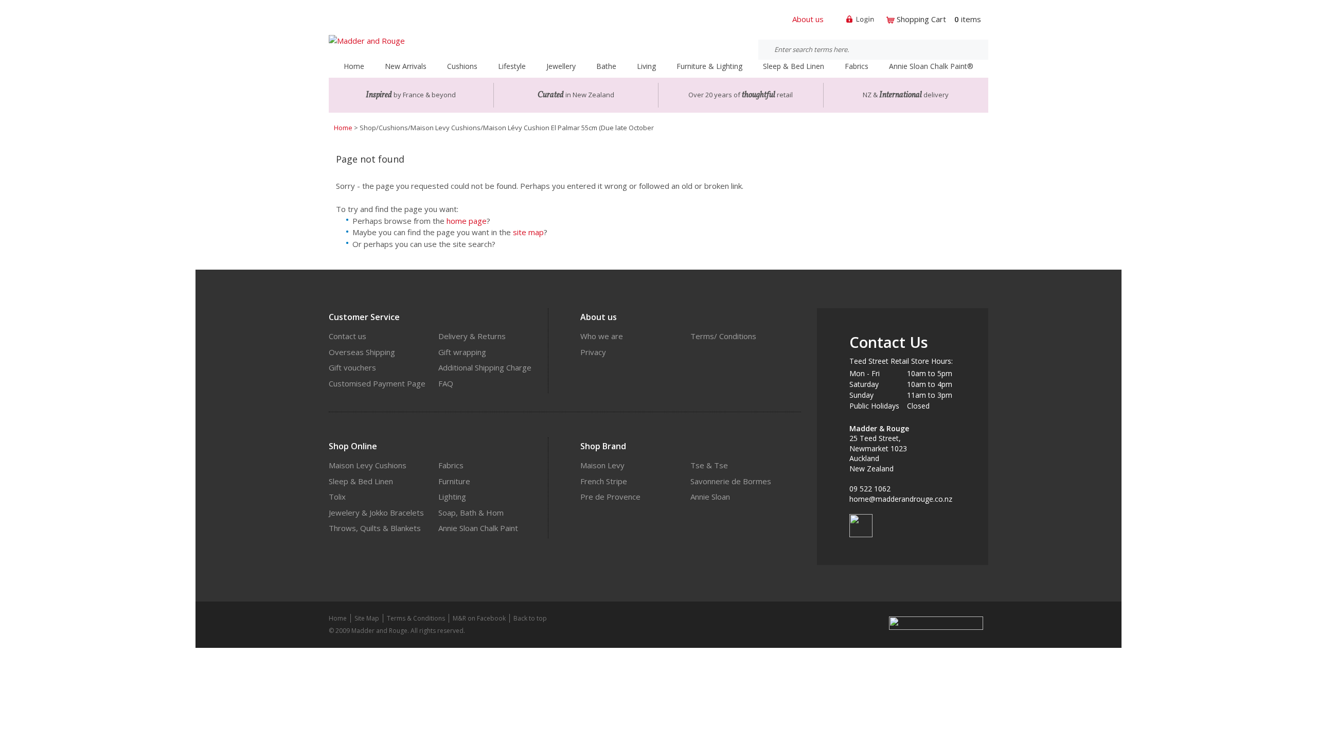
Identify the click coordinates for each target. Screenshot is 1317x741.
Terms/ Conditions (723, 336)
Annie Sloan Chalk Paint (478, 528)
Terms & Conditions (416, 618)
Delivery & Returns (472, 336)
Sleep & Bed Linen (361, 481)
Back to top (530, 618)
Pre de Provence (610, 496)
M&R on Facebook (479, 618)
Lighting (452, 496)
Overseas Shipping (362, 352)
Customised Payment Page (377, 383)
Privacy (593, 352)
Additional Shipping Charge (484, 367)
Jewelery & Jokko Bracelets (376, 512)
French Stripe (603, 481)
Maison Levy (602, 465)
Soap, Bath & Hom (471, 512)
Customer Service (364, 317)
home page (467, 221)
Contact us (347, 336)
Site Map (366, 618)
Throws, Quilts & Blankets (375, 528)
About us (808, 19)
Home (354, 66)
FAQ (445, 383)
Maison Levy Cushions (367, 465)
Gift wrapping (462, 352)
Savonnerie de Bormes (730, 481)
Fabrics (451, 465)
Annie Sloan (710, 496)
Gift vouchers (352, 367)
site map (528, 232)
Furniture (454, 481)
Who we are (601, 336)
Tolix (337, 496)
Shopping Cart (921, 19)
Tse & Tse (709, 465)
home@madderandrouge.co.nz (900, 499)
